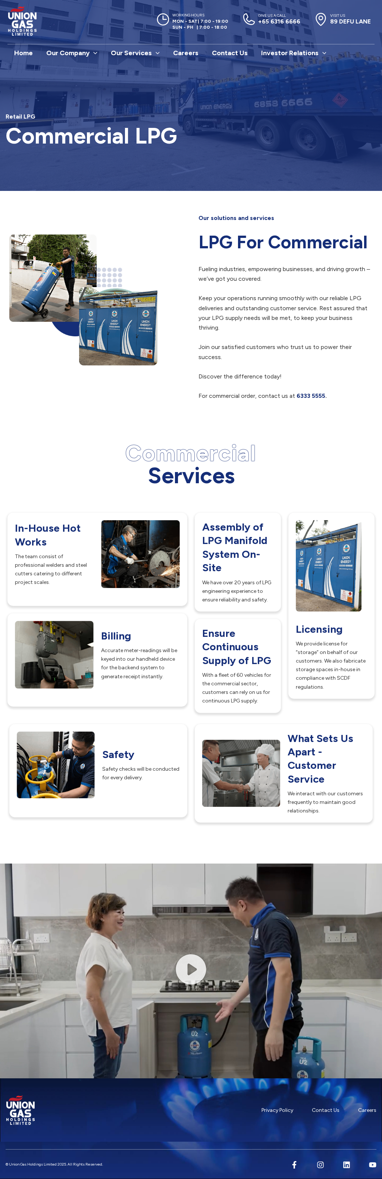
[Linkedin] (346, 1165)
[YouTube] (372, 1165)
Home (23, 53)
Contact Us (230, 53)
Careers (185, 53)
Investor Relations (290, 53)
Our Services (131, 53)
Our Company (68, 53)
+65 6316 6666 (279, 19)
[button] (93, 53)
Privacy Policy (277, 1110)
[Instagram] (320, 1165)
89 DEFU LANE (350, 19)
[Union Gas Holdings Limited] (22, 21)
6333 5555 (310, 395)
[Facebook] (294, 1165)
